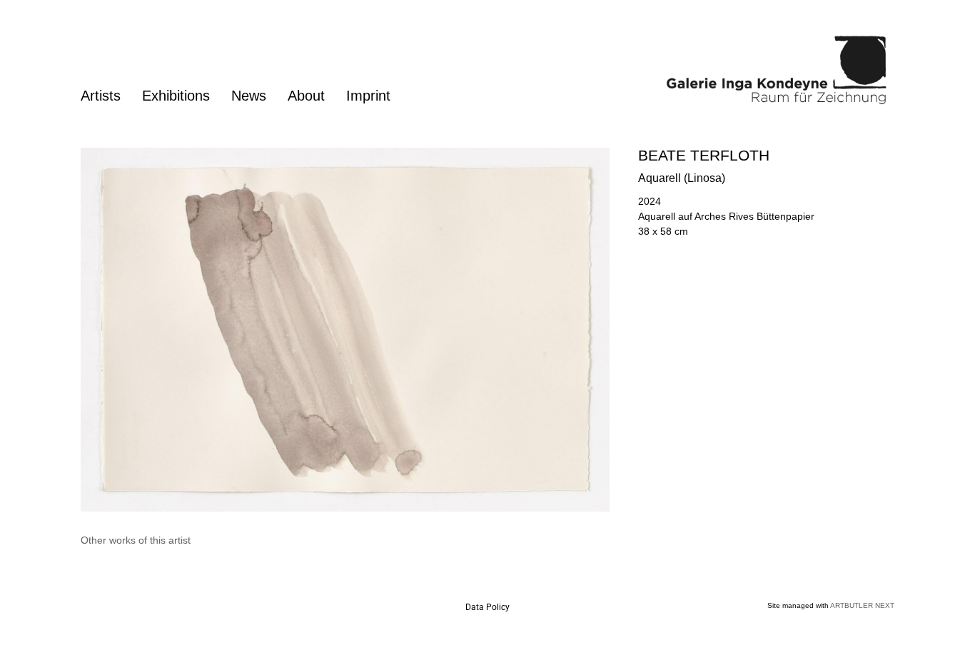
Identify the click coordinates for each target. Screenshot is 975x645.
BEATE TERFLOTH (703, 155)
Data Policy (487, 607)
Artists (101, 95)
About (306, 95)
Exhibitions (176, 95)
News (248, 95)
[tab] (136, 540)
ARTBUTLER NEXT (862, 605)
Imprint (368, 95)
